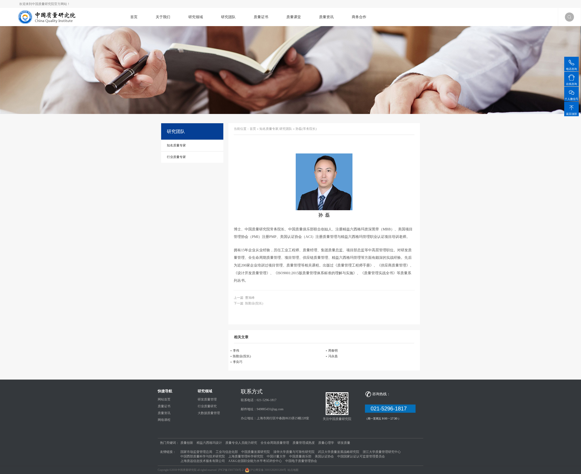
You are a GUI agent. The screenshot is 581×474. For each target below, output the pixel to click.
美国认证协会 (324, 456)
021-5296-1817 (390, 408)
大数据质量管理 (209, 413)
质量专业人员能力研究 (241, 442)
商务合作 (359, 17)
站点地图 (293, 470)
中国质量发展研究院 (255, 452)
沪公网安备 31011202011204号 (268, 470)
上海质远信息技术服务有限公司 (202, 461)
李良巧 (237, 362)
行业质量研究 (207, 406)
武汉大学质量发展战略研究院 (338, 452)
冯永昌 (333, 356)
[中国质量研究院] (48, 16)
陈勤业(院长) (254, 303)
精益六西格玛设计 (209, 442)
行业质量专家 (176, 157)
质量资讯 (326, 17)
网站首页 (164, 399)
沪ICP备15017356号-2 (231, 470)
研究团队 (228, 17)
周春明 (333, 350)
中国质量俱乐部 (300, 456)
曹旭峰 (250, 297)
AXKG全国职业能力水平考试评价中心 (255, 461)
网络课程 (164, 420)
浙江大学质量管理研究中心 (382, 452)
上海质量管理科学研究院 (245, 456)
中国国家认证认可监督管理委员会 (361, 456)
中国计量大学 (276, 456)
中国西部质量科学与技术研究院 (202, 456)
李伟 (236, 350)
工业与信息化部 (227, 452)
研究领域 (195, 17)
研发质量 (343, 442)
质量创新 (186, 442)
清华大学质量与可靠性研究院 (294, 452)
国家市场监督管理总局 (196, 452)
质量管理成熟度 (304, 442)
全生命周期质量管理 (275, 442)
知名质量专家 (268, 129)
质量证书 (261, 17)
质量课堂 (293, 17)
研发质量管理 (207, 399)
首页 (134, 17)
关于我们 (163, 17)
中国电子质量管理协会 (301, 461)
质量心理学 (326, 442)
